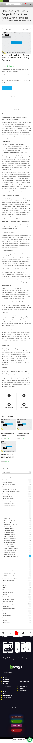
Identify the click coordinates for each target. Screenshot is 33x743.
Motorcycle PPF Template (9, 611)
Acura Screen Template (9, 503)
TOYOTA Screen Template (10, 572)
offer (4, 613)
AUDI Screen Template (9, 511)
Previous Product (7, 29)
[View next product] (30, 29)
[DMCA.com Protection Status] (4, 1)
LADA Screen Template (9, 546)
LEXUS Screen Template (9, 552)
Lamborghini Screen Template (11, 548)
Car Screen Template (8, 501)
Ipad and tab (6, 589)
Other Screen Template (9, 560)
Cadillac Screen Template (9, 520)
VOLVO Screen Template (9, 575)
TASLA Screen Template (9, 570)
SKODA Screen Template (9, 566)
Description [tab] (16, 106)
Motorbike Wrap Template (9, 608)
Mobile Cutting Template (9, 604)
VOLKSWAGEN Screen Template (11, 574)
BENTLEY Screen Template (10, 513)
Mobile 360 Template (8, 601)
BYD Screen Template (9, 518)
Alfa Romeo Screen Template (10, 507)
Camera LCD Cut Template (9, 484)
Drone (4, 585)
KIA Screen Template (8, 544)
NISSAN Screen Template (9, 558)
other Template (7, 615)
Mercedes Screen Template (13, 96)
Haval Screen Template (9, 532)
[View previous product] (3, 29)
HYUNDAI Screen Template (10, 538)
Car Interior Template (8, 496)
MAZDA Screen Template (9, 554)
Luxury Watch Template (8, 599)
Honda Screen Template (9, 534)
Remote (5, 620)
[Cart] (30, 4)
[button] (2, 4)
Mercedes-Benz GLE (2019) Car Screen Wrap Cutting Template (8, 433)
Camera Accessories (7, 482)
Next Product (26, 29)
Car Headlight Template (8, 494)
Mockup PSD (6, 606)
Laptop (5, 594)
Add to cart (6, 88)
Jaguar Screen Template (9, 540)
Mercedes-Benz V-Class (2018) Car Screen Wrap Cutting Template (23, 433)
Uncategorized (6, 622)
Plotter (5, 618)
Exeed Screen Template (9, 526)
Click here (17, 150)
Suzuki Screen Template (9, 568)
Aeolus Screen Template (9, 505)
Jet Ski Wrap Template (8, 592)
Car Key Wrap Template (8, 498)
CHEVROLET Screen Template (10, 524)
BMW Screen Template (9, 515)
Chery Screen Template (9, 522)
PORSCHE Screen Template (10, 562)
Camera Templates (7, 487)
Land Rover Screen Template (10, 550)
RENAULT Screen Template (10, 564)
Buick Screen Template (9, 517)
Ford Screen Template (9, 528)
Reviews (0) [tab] (16, 109)
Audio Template (7, 480)
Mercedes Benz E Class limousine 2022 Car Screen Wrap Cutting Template (8, 456)
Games (5, 587)
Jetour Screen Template (9, 542)
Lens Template (6, 597)
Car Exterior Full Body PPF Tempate (11, 491)
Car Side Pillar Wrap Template (10, 578)
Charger (5, 582)
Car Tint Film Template (8, 580)
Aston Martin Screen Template (11, 509)
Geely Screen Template (9, 530)
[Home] (2, 20)
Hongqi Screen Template (9, 536)
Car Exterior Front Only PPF (9, 489)
